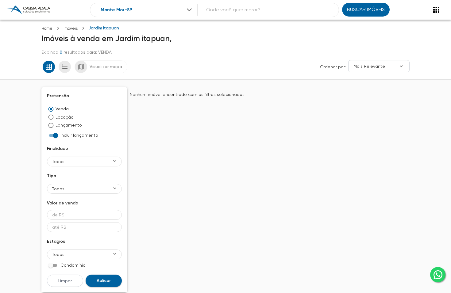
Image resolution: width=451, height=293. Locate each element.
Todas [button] (58, 161)
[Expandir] (189, 10)
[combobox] (147, 10)
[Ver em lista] (65, 67)
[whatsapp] (437, 274)
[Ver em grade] (49, 67)
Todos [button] (58, 188)
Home (46, 28)
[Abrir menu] (436, 9)
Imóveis (71, 28)
